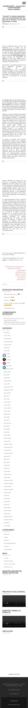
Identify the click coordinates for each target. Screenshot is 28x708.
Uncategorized (8, 549)
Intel (7, 260)
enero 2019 (7, 477)
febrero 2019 (7, 474)
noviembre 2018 (8, 483)
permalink (19, 260)
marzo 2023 (7, 402)
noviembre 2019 (8, 447)
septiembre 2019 (8, 453)
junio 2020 (7, 429)
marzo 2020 (7, 435)
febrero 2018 (7, 510)
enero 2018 (7, 513)
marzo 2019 (7, 471)
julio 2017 (6, 522)
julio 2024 (6, 375)
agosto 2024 (7, 371)
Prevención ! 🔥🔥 (9, 297)
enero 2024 (7, 384)
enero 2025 (7, 362)
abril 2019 (6, 468)
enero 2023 (7, 405)
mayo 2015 (7, 525)
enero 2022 (7, 411)
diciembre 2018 (8, 480)
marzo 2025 (7, 356)
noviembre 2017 (8, 519)
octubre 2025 (7, 344)
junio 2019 (7, 462)
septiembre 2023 (8, 390)
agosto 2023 (7, 393)
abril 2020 (6, 432)
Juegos (6, 537)
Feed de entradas (8, 561)
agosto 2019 (7, 456)
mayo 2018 (7, 501)
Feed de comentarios (9, 564)
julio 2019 (6, 459)
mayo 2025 (7, 353)
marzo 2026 (7, 335)
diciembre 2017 (8, 516)
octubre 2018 (7, 486)
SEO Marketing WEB (9, 543)
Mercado (6, 540)
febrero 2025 (7, 359)
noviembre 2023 (8, 387)
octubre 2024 (7, 365)
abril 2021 (6, 420)
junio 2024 (7, 378)
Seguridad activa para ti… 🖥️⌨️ (12, 294)
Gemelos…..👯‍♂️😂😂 (9, 300)
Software (6, 546)
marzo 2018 (7, 507)
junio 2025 (7, 350)
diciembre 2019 (8, 444)
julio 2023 (6, 396)
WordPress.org (8, 567)
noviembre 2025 (8, 341)
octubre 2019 (7, 450)
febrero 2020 (7, 438)
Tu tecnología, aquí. (9, 308)
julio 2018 (6, 495)
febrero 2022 (7, 408)
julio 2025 (6, 347)
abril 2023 (6, 399)
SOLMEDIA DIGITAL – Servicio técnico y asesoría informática (14, 6)
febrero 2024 (7, 381)
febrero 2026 (7, 338)
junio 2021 (7, 417)
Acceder (6, 558)
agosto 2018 (7, 492)
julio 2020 (6, 426)
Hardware (18, 258)
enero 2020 (7, 441)
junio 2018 (7, 498)
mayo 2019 (7, 465)
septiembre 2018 (8, 489)
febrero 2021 (7, 423)
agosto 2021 (7, 414)
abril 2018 (6, 504)
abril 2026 (6, 332)
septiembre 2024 (8, 368)
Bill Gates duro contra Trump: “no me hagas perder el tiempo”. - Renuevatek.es (14, 320)
